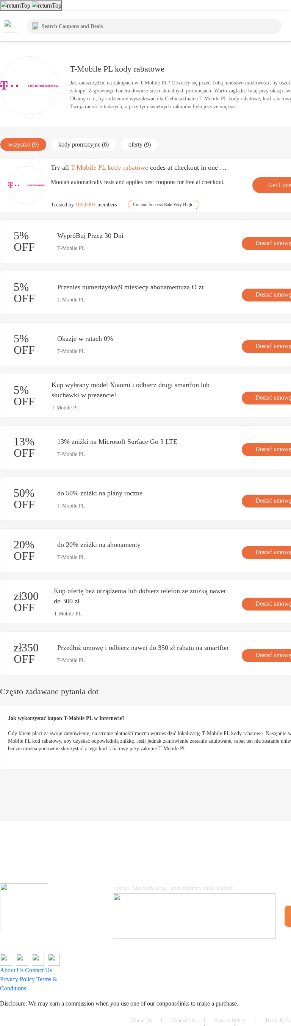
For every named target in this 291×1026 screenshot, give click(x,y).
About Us (11, 970)
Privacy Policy (17, 979)
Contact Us (38, 970)
